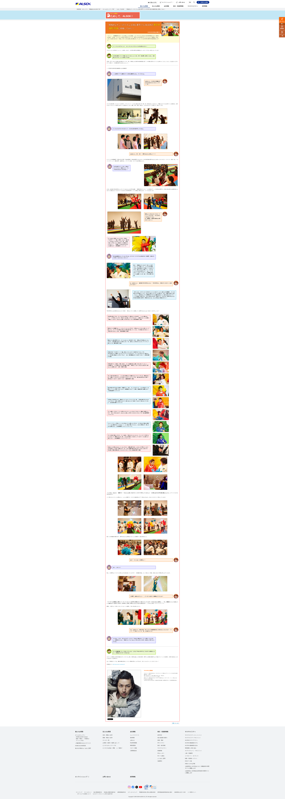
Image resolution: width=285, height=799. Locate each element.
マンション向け (80, 740)
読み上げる (153, 2)
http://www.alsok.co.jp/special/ (119, 664)
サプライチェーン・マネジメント (193, 750)
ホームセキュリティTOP (108, 9)
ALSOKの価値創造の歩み (191, 745)
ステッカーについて (132, 792)
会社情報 (132, 731)
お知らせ (132, 740)
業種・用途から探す (108, 737)
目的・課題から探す (108, 735)
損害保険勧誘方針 (121, 792)
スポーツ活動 (133, 748)
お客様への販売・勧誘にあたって (111, 742)
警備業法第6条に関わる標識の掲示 (147, 792)
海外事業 (132, 737)
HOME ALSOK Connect (82, 737)
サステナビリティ (162, 748)
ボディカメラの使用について (84, 793)
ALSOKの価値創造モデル (191, 742)
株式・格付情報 (161, 745)
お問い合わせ (107, 776)
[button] (153, 787)
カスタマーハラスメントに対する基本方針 (103, 793)
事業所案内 (133, 745)
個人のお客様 (79, 731)
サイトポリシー (88, 792)
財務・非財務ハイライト (191, 758)
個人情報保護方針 (98, 792)
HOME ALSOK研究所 (80, 745)
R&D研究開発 (133, 742)
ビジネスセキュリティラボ (109, 745)
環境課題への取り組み (190, 748)
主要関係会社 (133, 750)
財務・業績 (160, 740)
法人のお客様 (107, 731)
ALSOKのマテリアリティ (191, 740)
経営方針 (160, 735)
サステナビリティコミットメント (193, 735)
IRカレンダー (161, 753)
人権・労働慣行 (189, 753)
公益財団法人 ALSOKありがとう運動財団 (197, 767)
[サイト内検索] (194, 2)
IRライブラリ (161, 742)
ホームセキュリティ (80, 735)
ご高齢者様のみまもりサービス (83, 743)
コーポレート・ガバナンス (191, 755)
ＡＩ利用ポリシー (192, 792)
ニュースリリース (134, 735)
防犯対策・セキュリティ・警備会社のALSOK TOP (88, 9)
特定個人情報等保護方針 (109, 792)
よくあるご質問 (161, 758)
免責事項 (160, 761)
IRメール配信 (161, 755)
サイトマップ (79, 792)
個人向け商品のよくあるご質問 (83, 748)
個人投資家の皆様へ (163, 737)
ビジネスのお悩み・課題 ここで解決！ (113, 748)
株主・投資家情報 (163, 731)
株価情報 (160, 750)
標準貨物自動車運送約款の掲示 (165, 792)
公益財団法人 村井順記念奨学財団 (197, 771)
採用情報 (132, 776)
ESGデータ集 (188, 761)
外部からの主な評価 (190, 763)
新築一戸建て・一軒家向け (82, 738)
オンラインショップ (81, 776)
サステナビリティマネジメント (193, 737)
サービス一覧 (106, 740)
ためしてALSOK (120, 9)
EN (190, 2)
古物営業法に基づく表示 (180, 792)
